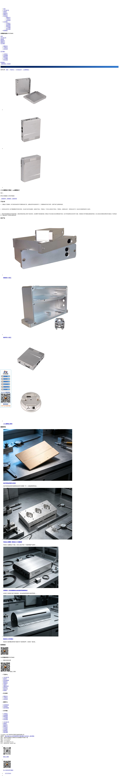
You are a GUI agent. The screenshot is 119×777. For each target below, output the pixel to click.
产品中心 (12, 69)
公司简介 (8, 23)
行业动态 (5, 706)
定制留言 (8, 198)
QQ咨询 (8, 63)
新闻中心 (5, 14)
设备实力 (8, 17)
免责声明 (16, 736)
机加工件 (5, 689)
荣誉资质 (8, 26)
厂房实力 (8, 19)
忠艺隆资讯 (6, 705)
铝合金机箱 (6, 680)
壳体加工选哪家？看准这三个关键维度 (12, 542)
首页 (4, 8)
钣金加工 (5, 13)
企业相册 (8, 24)
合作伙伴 (8, 20)
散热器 (5, 690)
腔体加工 (5, 683)
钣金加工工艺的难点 (8, 639)
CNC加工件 (6, 10)
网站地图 (5, 732)
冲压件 (5, 684)
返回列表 (14, 198)
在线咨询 (3, 198)
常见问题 (8, 29)
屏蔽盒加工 (6, 686)
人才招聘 (8, 27)
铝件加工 (5, 687)
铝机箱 (5, 11)
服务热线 (3, 63)
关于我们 (5, 21)
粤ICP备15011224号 (9, 736)
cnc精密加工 (26, 69)
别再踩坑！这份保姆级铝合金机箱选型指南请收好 (15, 590)
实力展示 (5, 16)
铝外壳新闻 (6, 707)
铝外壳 (5, 678)
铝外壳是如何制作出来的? (9, 483)
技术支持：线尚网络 (29, 736)
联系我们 (5, 30)
